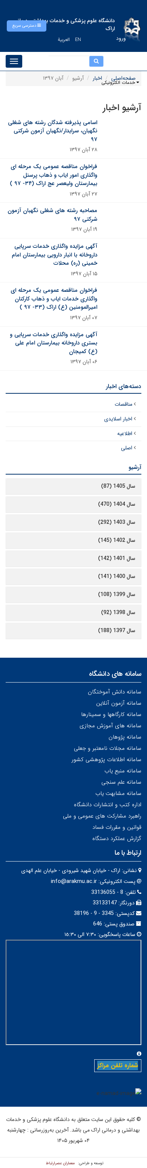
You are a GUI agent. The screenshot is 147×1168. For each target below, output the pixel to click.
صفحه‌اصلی (123, 78)
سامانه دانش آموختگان (114, 691)
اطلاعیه (124, 433)
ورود (121, 38)
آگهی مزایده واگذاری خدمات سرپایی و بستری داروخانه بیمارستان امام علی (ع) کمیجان (53, 343)
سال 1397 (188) (116, 630)
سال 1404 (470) (116, 504)
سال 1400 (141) (116, 576)
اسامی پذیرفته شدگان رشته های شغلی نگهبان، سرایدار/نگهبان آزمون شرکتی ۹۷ (52, 131)
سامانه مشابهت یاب (118, 793)
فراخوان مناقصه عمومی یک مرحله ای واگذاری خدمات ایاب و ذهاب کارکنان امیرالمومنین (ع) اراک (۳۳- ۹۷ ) (54, 299)
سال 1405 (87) (118, 486)
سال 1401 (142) (116, 558)
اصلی (126, 448)
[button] (26, 26)
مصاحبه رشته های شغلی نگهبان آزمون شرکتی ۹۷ (52, 215)
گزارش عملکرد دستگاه (116, 838)
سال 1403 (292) (116, 522)
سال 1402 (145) (116, 540)
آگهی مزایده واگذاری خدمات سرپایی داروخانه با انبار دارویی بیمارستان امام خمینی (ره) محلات (54, 255)
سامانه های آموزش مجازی (110, 725)
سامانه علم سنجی (121, 782)
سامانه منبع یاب (122, 770)
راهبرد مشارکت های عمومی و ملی (102, 816)
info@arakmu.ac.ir (74, 881)
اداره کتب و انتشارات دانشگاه (107, 804)
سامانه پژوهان (125, 737)
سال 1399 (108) (116, 594)
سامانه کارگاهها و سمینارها (111, 714)
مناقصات (123, 404)
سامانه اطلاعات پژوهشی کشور (106, 759)
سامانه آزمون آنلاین (118, 703)
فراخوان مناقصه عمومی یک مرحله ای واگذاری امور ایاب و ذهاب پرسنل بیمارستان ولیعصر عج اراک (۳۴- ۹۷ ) (53, 175)
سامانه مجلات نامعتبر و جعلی (107, 748)
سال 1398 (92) (118, 612)
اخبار (97, 78)
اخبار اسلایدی (118, 419)
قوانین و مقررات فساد (116, 827)
